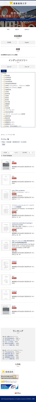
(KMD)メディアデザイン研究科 (13, 87)
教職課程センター (10, 122)
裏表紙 (13, 306)
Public (3, 71)
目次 (13, 176)
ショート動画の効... (10, 345)
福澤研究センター (10, 124)
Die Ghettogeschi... (10, 338)
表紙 (13, 161)
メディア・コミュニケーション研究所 (15, 114)
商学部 (7, 97)
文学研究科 (8, 77)
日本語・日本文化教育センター (13, 126)
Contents (14, 291)
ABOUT (27, 29)
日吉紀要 (7, 108)
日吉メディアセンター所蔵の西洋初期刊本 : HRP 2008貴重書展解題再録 (23, 241)
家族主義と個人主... (10, 353)
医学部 (7, 99)
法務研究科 (8, 89)
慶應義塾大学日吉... (10, 357)
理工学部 (7, 102)
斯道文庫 (7, 118)
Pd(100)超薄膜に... (10, 355)
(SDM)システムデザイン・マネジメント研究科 (17, 85)
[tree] (18, 99)
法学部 (7, 95)
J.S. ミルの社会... (9, 341)
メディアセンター (10, 110)
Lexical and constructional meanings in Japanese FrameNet (22, 224)
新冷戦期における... (10, 340)
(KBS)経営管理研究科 (10, 83)
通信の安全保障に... (10, 343)
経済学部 (7, 93)
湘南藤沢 (7, 104)
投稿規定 (14, 261)
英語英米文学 (16, 142)
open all (9, 66)
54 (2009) (23, 142)
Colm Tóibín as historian (18, 190)
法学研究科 (8, 79)
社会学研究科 (8, 81)
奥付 (13, 276)
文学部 (7, 91)
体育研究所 (8, 120)
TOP (8, 29)
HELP (17, 29)
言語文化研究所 (9, 112)
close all (27, 66)
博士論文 (7, 75)
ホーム (3, 134)
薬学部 (7, 106)
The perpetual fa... (10, 352)
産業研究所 (8, 116)
